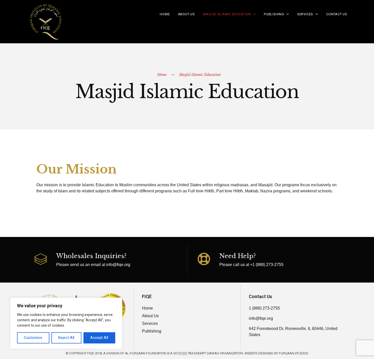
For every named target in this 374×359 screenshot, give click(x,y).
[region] (66, 323)
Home (165, 14)
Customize (33, 337)
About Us (186, 14)
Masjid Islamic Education (227, 14)
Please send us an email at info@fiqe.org (93, 264)
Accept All (99, 337)
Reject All (66, 337)
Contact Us (336, 14)
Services (305, 14)
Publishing (274, 14)
